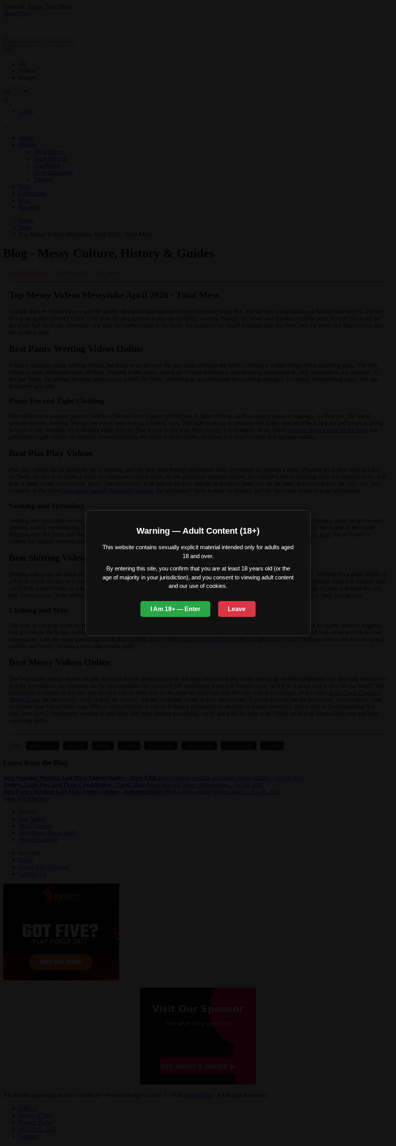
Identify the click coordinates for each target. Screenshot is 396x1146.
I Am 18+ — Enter (175, 609)
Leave (237, 609)
